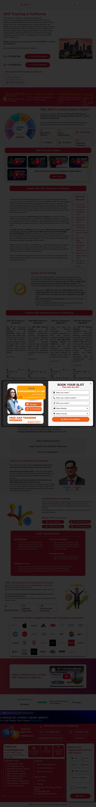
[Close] (90, 383)
